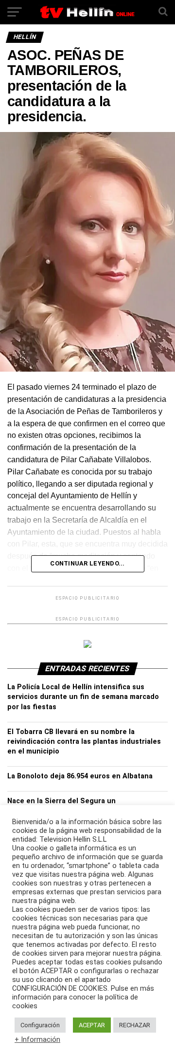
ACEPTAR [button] (92, 1025)
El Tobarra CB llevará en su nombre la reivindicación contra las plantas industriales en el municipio (84, 741)
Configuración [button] (40, 1025)
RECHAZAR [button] (134, 1025)
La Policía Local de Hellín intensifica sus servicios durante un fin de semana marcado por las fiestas (83, 697)
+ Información (37, 1039)
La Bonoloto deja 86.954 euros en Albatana (80, 776)
